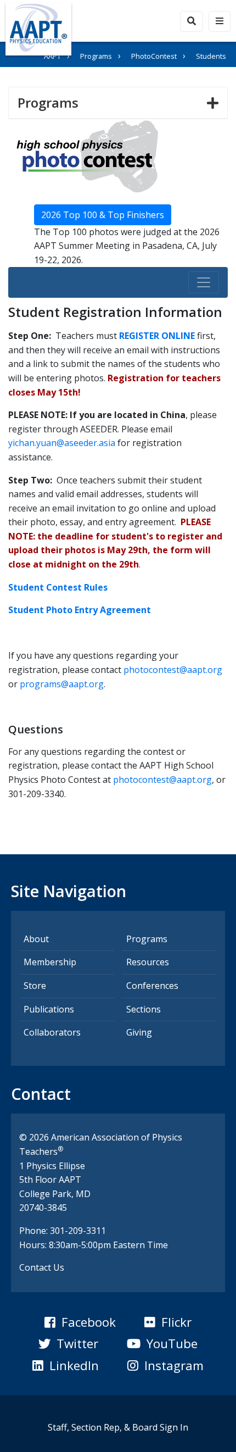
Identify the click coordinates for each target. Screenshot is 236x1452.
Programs (96, 56)
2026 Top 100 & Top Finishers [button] (102, 215)
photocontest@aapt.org (172, 670)
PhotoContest (154, 56)
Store (35, 986)
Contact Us (41, 1267)
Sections (143, 1009)
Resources (147, 962)
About (36, 939)
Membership (50, 962)
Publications (49, 1009)
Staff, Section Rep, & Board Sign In (118, 1427)
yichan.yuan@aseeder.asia (61, 443)
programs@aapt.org (62, 684)
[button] (80, 1322)
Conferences (152, 986)
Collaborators (52, 1032)
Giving (139, 1032)
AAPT (52, 56)
